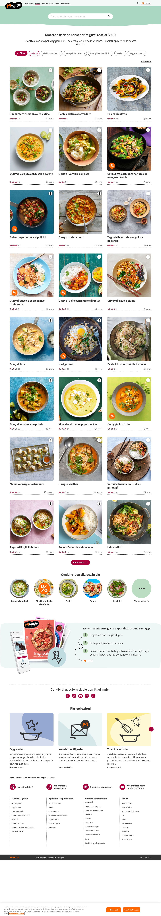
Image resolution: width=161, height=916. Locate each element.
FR (146, 857)
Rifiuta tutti (114, 910)
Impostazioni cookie (92, 835)
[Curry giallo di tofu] (129, 405)
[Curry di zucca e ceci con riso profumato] (32, 283)
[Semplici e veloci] (19, 592)
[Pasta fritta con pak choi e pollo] (129, 345)
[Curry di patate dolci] (80, 219)
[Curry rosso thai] (80, 466)
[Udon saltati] (129, 528)
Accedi (148, 3)
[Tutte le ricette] (141, 592)
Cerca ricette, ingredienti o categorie (80, 16)
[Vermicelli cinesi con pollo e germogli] (129, 466)
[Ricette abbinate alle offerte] (44, 592)
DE (141, 857)
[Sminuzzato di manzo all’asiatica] (32, 95)
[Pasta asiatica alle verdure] (80, 95)
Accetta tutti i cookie (131, 910)
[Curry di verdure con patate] (32, 405)
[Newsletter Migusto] (80, 741)
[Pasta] (68, 592)
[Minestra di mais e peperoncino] (80, 405)
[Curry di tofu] (32, 345)
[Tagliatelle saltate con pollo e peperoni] (129, 219)
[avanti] (151, 729)
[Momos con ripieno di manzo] (32, 466)
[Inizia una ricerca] (138, 3)
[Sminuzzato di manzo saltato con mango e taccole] (129, 156)
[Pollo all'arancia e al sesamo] (80, 528)
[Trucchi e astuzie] (129, 741)
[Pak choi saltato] (129, 95)
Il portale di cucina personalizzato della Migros (28, 777)
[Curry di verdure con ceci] (80, 156)
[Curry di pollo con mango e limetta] (80, 283)
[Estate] (92, 592)
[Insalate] (117, 592)
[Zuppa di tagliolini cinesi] (32, 528)
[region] (80, 909)
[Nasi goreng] (80, 345)
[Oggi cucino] (32, 741)
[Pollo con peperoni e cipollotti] (32, 219)
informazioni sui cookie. (16, 913)
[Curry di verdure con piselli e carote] (32, 156)
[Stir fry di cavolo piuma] (129, 283)
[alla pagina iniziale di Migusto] (14, 4)
